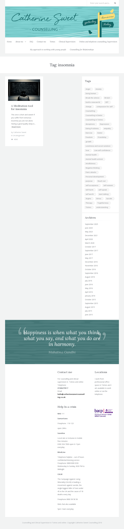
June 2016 (89, 284)
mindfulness (90, 164)
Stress (98, 199)
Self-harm (89, 190)
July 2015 (88, 311)
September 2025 (91, 224)
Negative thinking (93, 168)
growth (88, 142)
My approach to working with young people (48, 49)
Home (9, 42)
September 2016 (91, 273)
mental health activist (94, 159)
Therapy (89, 203)
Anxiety (98, 89)
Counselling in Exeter (94, 115)
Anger (88, 89)
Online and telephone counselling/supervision (98, 42)
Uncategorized (18, 135)
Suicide (109, 199)
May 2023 (89, 232)
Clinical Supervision (67, 42)
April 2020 (89, 239)
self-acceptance (92, 185)
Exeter (99, 133)
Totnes (52, 42)
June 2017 (89, 254)
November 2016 (91, 265)
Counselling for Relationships (82, 49)
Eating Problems (92, 128)
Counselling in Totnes (94, 120)
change (88, 107)
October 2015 (90, 299)
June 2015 (89, 314)
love (87, 150)
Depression (104, 124)
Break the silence (92, 98)
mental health (91, 155)
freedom (89, 137)
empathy (107, 128)
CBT (106, 102)
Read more (16, 127)
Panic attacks (91, 172)
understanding (102, 207)
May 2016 (89, 288)
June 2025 (89, 228)
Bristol (107, 98)
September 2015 (91, 303)
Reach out (102, 181)
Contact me (41, 42)
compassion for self (105, 107)
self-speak (103, 190)
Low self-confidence (102, 150)
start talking (103, 194)
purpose (89, 181)
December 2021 (91, 235)
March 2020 (89, 243)
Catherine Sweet (19, 132)
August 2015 (90, 307)
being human (91, 93)
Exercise (89, 133)
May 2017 (89, 258)
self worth (90, 194)
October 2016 (90, 269)
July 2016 (88, 281)
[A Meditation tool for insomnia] (30, 90)
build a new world (93, 102)
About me (19, 42)
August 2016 (90, 277)
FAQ (31, 42)
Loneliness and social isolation (98, 146)
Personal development (95, 177)
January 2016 (90, 296)
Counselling (90, 111)
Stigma (88, 199)
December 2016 (91, 262)
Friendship (102, 137)
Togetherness (102, 203)
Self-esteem (108, 185)
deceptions (90, 124)
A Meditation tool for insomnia (22, 107)
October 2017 (90, 247)
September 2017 (91, 250)
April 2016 (89, 292)
